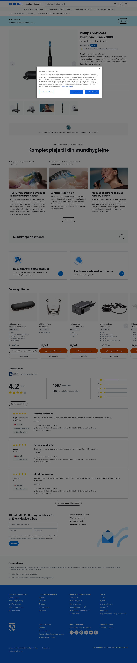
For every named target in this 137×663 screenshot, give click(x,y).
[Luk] (99, 68)
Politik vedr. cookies (67, 86)
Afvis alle (76, 92)
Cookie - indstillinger (46, 92)
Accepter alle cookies (92, 92)
